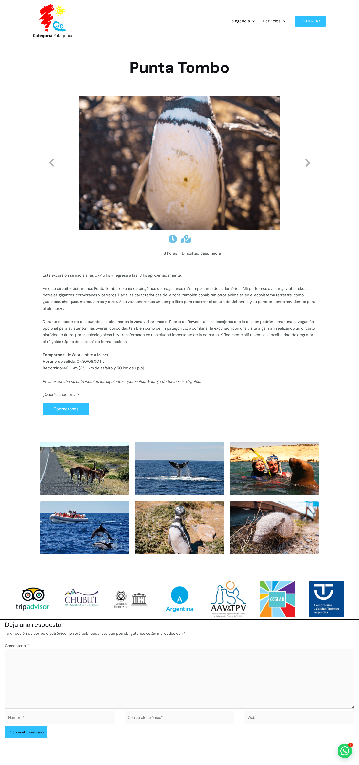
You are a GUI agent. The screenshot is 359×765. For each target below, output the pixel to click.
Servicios (272, 21)
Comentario (17, 645)
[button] (252, 21)
